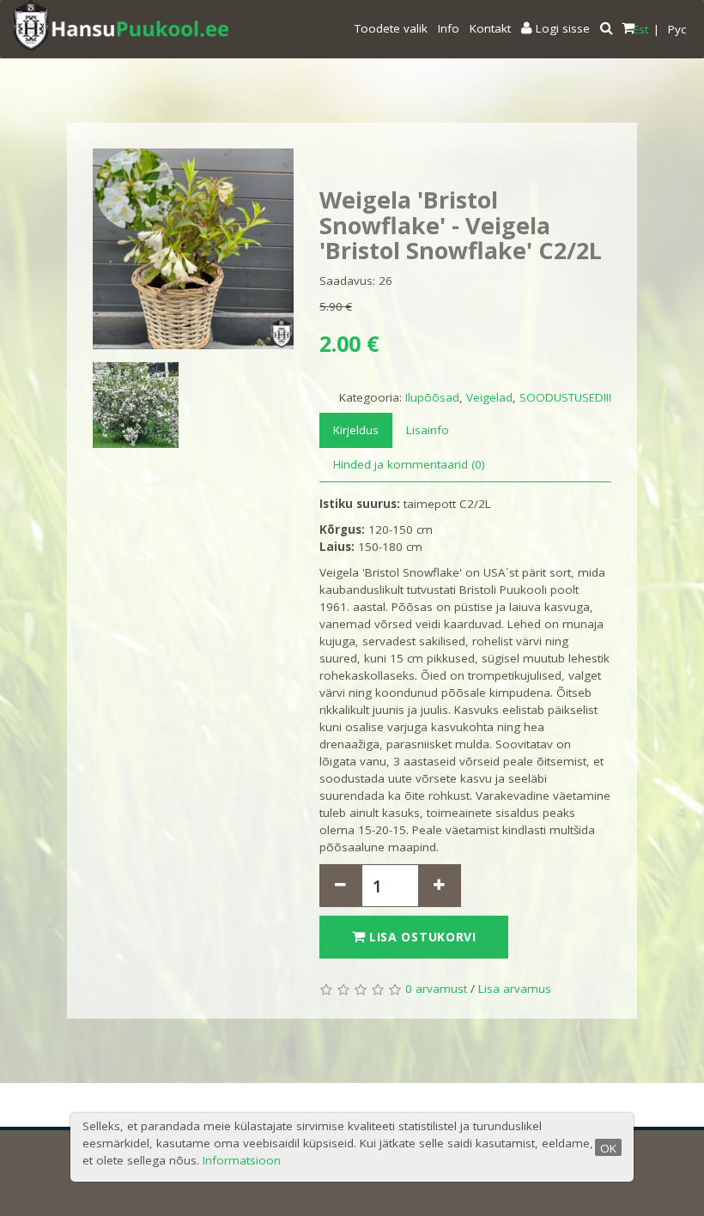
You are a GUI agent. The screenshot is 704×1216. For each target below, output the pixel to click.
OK (608, 1148)
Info (448, 28)
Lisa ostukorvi (420, 937)
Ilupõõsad (432, 397)
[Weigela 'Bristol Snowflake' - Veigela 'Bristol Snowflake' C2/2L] (193, 248)
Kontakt (490, 28)
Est (640, 29)
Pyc (677, 29)
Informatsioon (242, 1160)
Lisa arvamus (514, 988)
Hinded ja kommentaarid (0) (409, 464)
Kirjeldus (356, 430)
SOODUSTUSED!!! (565, 397)
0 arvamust (436, 988)
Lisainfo (427, 430)
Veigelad (489, 397)
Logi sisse (561, 28)
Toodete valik (391, 28)
